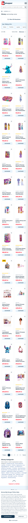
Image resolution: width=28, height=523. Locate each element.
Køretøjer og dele (12, 476)
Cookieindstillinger (5, 513)
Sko (14, 474)
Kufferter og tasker (6, 468)
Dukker (4, 27)
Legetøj (18, 27)
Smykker (8, 465)
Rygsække (4, 477)
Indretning (4, 476)
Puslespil (24, 473)
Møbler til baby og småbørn (13, 473)
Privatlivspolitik (14, 513)
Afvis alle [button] (21, 516)
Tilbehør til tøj (19, 474)
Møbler (3, 473)
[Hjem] (2, 11)
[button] (14, 520)
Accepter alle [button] (7, 516)
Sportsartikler (21, 468)
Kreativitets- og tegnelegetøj (9, 469)
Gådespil (3, 471)
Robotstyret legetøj (7, 474)
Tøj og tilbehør (19, 463)
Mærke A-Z (7, 11)
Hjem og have (21, 469)
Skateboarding (12, 477)
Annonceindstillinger (17, 510)
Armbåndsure (18, 466)
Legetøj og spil (10, 463)
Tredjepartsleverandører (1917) (8, 503)
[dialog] (14, 506)
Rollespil (20, 476)
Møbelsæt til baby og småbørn (15, 471)
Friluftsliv (11, 27)
